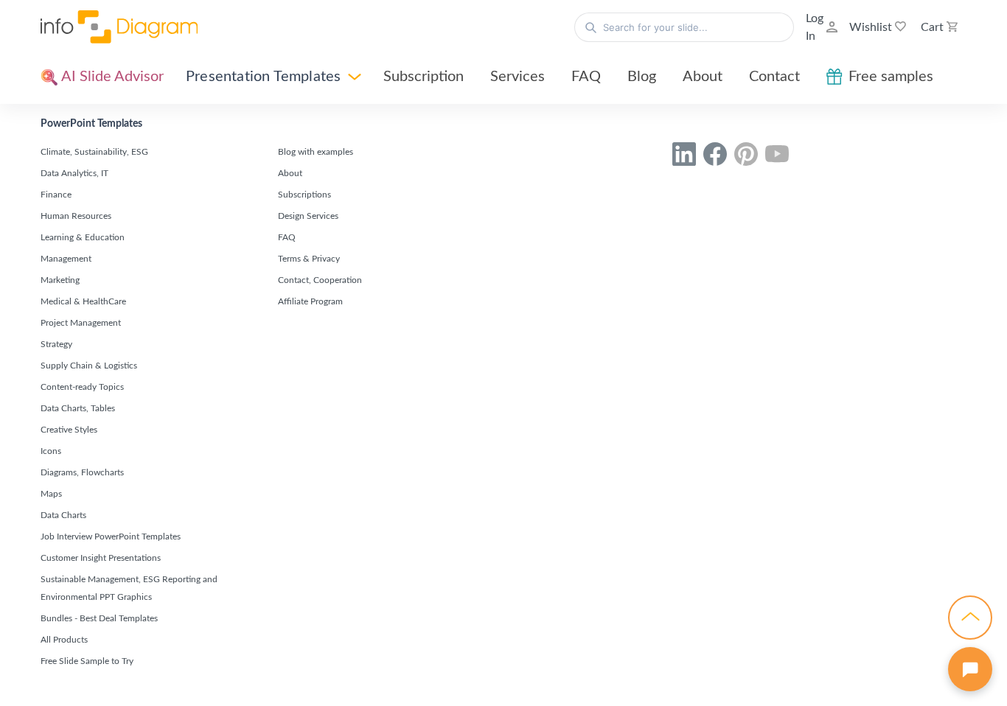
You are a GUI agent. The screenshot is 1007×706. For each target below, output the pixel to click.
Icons (51, 451)
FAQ (586, 76)
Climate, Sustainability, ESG (94, 151)
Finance (56, 194)
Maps (51, 493)
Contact (774, 76)
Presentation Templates (263, 76)
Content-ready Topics (82, 386)
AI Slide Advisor (111, 76)
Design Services (308, 216)
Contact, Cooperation (320, 280)
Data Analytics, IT (74, 173)
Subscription (423, 76)
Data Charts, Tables (78, 408)
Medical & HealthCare (83, 301)
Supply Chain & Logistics (89, 365)
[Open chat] (970, 669)
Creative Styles (69, 429)
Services (517, 76)
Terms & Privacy (309, 258)
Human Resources (76, 216)
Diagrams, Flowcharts (82, 472)
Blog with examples (315, 151)
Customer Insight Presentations (101, 557)
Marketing (60, 280)
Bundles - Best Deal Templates (99, 618)
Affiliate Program (310, 301)
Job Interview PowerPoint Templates (111, 536)
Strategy (56, 344)
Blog (641, 76)
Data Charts (63, 515)
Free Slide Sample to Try (87, 661)
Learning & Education (83, 237)
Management (66, 258)
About (702, 76)
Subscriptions (304, 194)
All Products (64, 639)
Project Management (81, 322)
